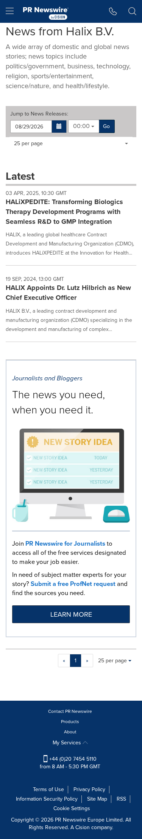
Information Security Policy (47, 799)
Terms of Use (48, 789)
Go (106, 126)
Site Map (97, 799)
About (70, 731)
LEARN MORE (71, 614)
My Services (68, 743)
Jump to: (39, 114)
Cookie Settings (71, 808)
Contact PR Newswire (70, 711)
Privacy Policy (89, 789)
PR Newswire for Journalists (65, 543)
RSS (121, 799)
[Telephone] (113, 11)
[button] (59, 126)
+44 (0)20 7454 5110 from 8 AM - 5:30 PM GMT (70, 763)
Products (70, 721)
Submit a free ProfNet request (73, 584)
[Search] (132, 11)
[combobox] (83, 126)
